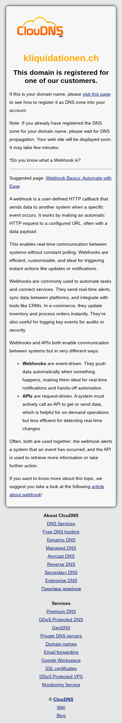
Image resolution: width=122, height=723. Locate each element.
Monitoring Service (61, 684)
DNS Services (61, 523)
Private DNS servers (61, 635)
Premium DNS (61, 611)
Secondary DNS (61, 572)
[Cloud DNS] (40, 28)
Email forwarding (61, 652)
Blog (61, 715)
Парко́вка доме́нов (61, 588)
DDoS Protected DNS (61, 619)
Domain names (61, 644)
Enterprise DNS (61, 580)
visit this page (97, 94)
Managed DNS (61, 548)
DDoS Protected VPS (61, 676)
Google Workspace (61, 660)
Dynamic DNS (61, 539)
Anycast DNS (61, 556)
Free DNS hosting (61, 531)
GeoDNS (61, 627)
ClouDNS (63, 699)
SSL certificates (61, 668)
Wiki (61, 707)
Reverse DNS (61, 564)
